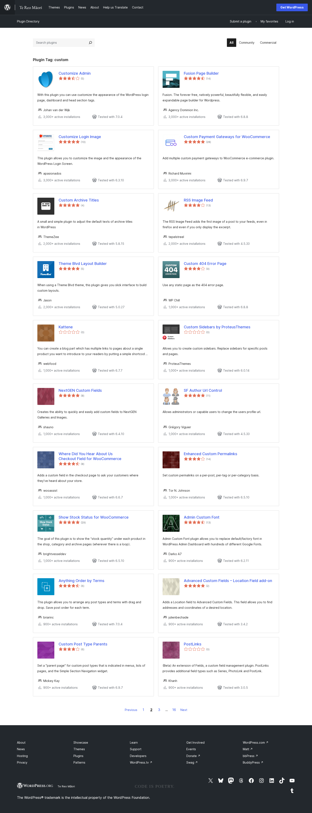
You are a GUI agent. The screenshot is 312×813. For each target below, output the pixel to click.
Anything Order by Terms (81, 580)
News (21, 749)
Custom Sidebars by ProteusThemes (217, 327)
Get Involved (195, 742)
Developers (138, 756)
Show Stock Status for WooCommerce (94, 517)
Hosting (22, 756)
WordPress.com (255, 742)
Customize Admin (75, 73)
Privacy (22, 762)
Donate (193, 756)
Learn (134, 742)
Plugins (78, 756)
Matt (248, 749)
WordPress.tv (141, 762)
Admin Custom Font (201, 517)
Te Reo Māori (66, 786)
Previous (131, 710)
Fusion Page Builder (201, 73)
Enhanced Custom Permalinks (210, 454)
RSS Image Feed (198, 200)
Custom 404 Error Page (205, 263)
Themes (79, 749)
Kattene (66, 327)
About (21, 742)
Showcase (80, 742)
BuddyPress (253, 762)
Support (135, 749)
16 (174, 710)
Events (191, 749)
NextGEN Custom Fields (80, 390)
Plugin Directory (28, 21)
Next (183, 710)
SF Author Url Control (203, 390)
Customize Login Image (80, 136)
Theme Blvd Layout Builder (83, 263)
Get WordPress (292, 7)
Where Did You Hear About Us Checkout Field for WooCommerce (90, 456)
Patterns (79, 762)
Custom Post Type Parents (83, 644)
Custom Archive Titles (79, 200)
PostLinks (192, 644)
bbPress (250, 756)
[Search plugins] (90, 42)
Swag (192, 762)
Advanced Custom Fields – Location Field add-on (228, 580)
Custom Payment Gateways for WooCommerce (227, 136)
